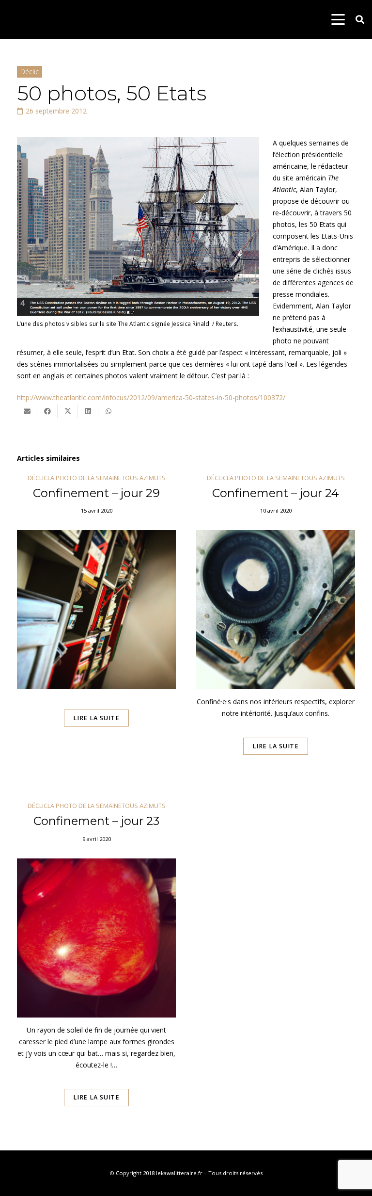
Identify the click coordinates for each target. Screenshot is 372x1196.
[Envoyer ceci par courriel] (27, 411)
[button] (338, 19)
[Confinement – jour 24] (275, 628)
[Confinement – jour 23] (96, 967)
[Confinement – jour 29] (96, 628)
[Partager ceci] (47, 411)
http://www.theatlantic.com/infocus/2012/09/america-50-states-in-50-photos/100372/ (151, 397)
